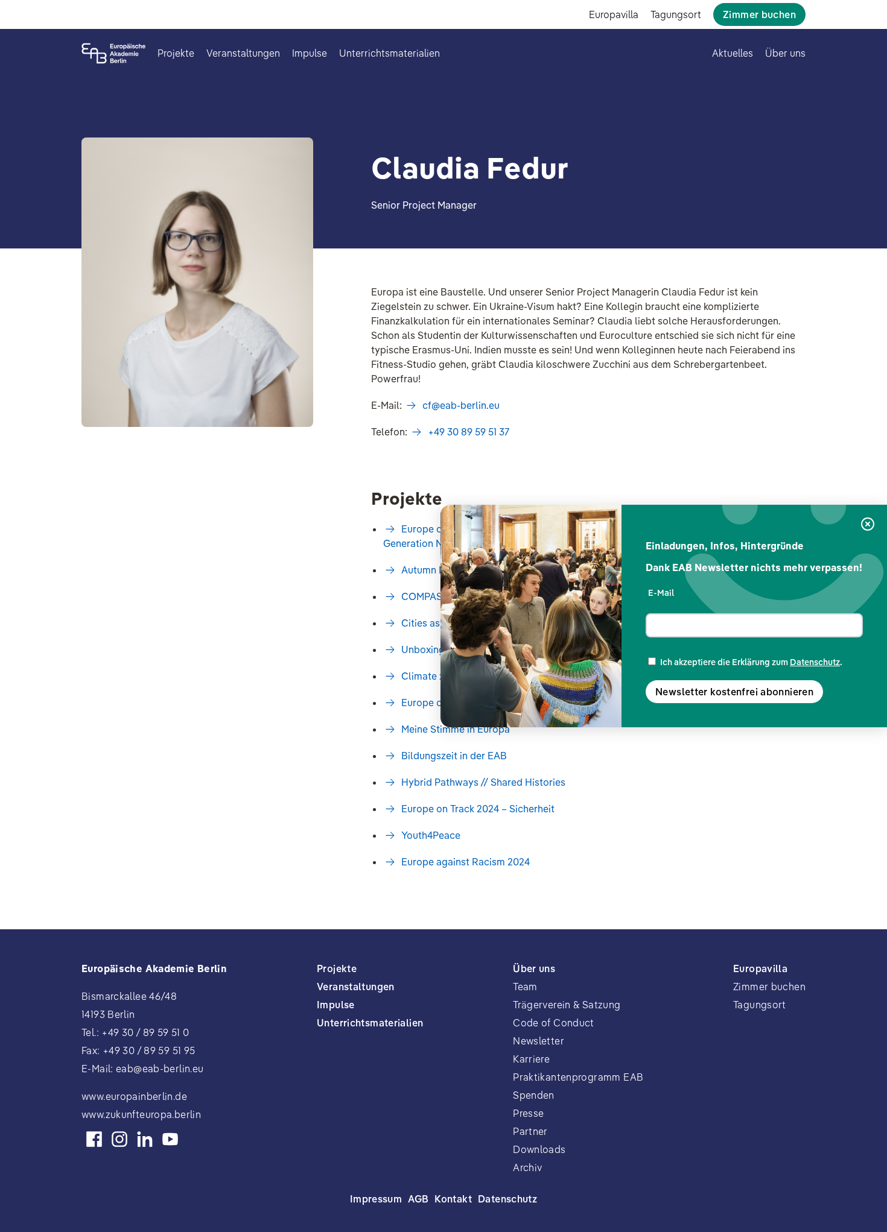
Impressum (376, 1199)
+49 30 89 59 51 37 (468, 432)
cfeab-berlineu (461, 405)
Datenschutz (815, 662)
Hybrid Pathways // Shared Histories (483, 782)
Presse (528, 1113)
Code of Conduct (553, 1023)
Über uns (785, 53)
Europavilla (613, 14)
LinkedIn (144, 1139)
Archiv (527, 1167)
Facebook (94, 1139)
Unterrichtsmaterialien (389, 53)
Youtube (170, 1139)
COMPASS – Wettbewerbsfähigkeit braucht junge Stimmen (533, 596)
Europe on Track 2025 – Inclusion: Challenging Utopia (522, 703)
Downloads (539, 1149)
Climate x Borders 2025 (454, 676)
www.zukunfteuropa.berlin (141, 1114)
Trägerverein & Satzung (566, 1005)
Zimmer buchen (759, 14)
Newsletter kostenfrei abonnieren (734, 692)
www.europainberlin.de (134, 1096)
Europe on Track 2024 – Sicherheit (478, 809)
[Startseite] (113, 53)
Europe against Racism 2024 (465, 862)
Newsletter (538, 1041)
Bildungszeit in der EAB (454, 756)
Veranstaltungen (243, 53)
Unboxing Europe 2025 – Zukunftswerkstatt (499, 649)
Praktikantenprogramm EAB (578, 1077)
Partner (530, 1131)
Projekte (175, 53)
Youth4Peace (430, 835)
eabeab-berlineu (160, 1069)
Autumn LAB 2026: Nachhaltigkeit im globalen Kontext (523, 570)
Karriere (531, 1059)
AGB (418, 1199)
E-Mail (661, 592)
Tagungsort (675, 14)
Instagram (119, 1139)
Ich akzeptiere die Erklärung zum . (751, 662)
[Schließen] (867, 525)
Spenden (534, 1095)
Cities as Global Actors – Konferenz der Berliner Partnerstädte (541, 623)
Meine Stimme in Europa (455, 729)
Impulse (309, 53)
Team (525, 987)
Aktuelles (732, 53)
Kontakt (453, 1199)
